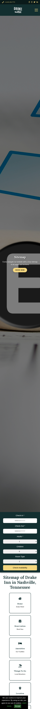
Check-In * (20, 515)
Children (20, 547)
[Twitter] (34, 2)
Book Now (20, 270)
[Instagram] (31, 2)
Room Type (20, 557)
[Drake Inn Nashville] (18, 10)
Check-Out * (20, 526)
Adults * (20, 536)
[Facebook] (29, 2)
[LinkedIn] (37, 2)
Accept (17, 706)
